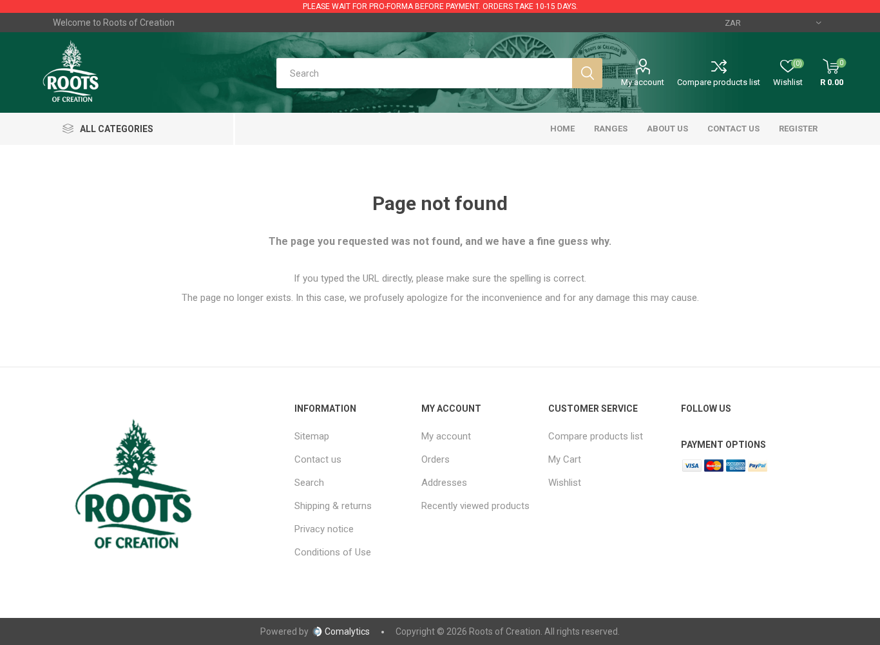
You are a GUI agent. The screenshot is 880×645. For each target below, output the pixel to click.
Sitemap (311, 436)
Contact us (317, 459)
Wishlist (564, 482)
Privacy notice (324, 529)
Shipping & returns (333, 506)
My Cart (564, 459)
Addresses (444, 482)
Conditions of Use (332, 552)
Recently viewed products (475, 506)
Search (309, 482)
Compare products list (718, 82)
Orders (435, 459)
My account (642, 82)
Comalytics (347, 631)
